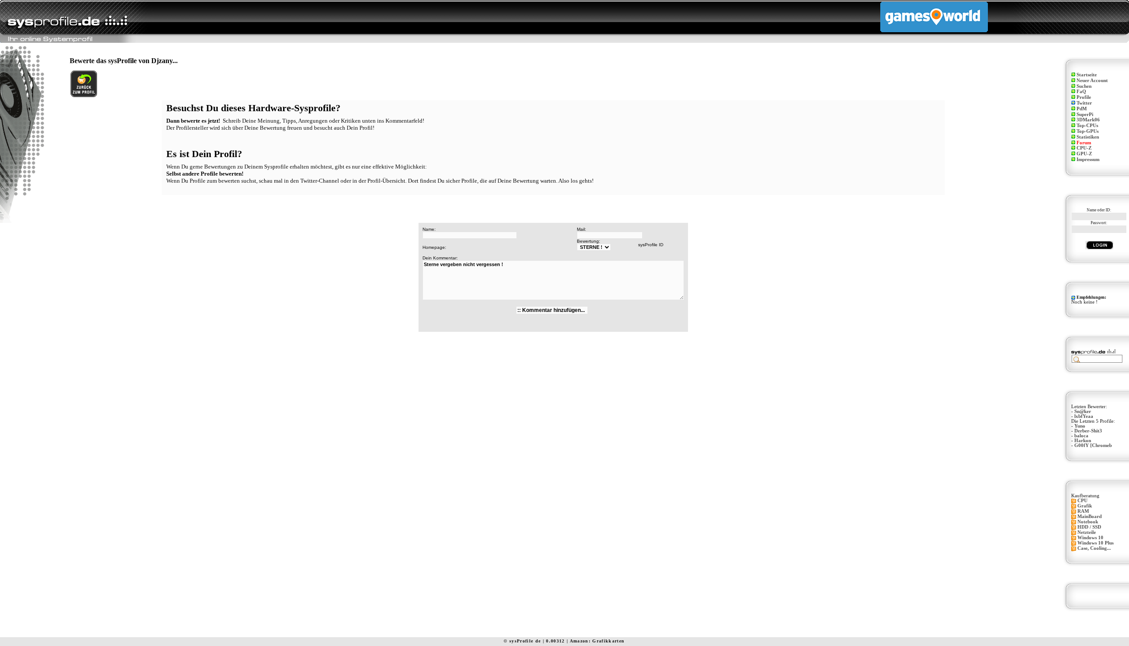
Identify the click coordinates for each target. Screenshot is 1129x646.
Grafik (1084, 505)
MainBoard (1089, 516)
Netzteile (1086, 532)
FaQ (1081, 91)
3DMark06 (1088, 119)
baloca (1081, 435)
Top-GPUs (1088, 131)
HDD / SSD (1089, 527)
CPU (1082, 500)
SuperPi (1085, 114)
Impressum (1088, 159)
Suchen (1084, 86)
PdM (1082, 108)
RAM (1083, 511)
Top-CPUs (1087, 125)
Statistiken (1088, 137)
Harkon (1082, 440)
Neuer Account (1092, 80)
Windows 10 (1090, 537)
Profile (1084, 97)
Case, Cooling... (1094, 548)
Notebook (1087, 521)
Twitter (1084, 103)
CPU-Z (1084, 148)
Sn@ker (1082, 411)
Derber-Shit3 (1088, 430)
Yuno (1079, 426)
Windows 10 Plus (1095, 543)
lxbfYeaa (1083, 416)
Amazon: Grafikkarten (597, 640)
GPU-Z (1084, 153)
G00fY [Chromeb (1093, 445)
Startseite (1087, 74)
